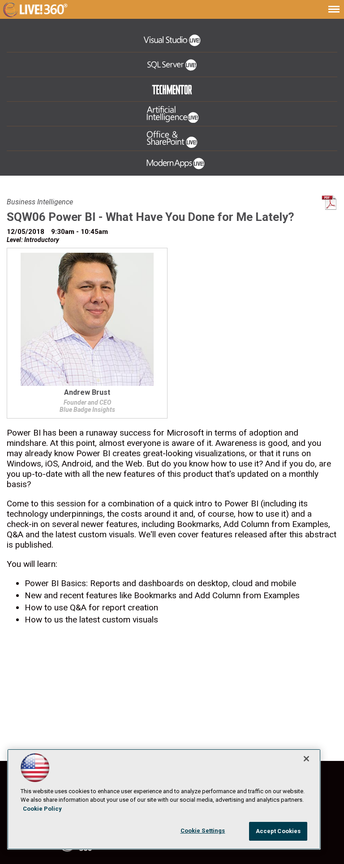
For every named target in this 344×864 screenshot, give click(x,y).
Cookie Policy (42, 808)
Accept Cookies (278, 831)
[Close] (306, 759)
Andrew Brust (87, 393)
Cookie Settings (203, 830)
